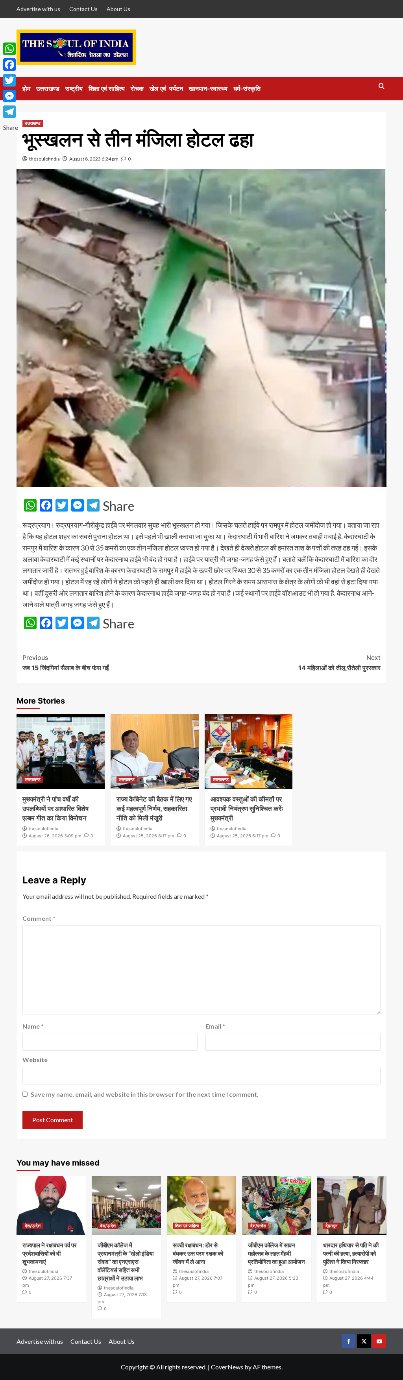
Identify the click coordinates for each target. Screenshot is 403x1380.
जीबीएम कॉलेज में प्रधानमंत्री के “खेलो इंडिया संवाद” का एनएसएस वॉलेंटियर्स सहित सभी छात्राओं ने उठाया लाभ (125, 1261)
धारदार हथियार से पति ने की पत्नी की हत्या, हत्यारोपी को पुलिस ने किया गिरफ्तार (351, 1253)
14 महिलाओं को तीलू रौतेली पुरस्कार (339, 663)
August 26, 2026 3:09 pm (55, 836)
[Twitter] (11, 80)
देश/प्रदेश (33, 1226)
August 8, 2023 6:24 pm (93, 159)
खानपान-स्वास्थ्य (208, 88)
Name (33, 1026)
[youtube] (379, 1341)
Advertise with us (38, 9)
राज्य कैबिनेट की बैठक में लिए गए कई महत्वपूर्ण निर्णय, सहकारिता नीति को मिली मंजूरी (154, 808)
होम (26, 88)
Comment (38, 918)
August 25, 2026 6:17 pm (242, 836)
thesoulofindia (44, 159)
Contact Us (83, 9)
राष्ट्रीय (74, 88)
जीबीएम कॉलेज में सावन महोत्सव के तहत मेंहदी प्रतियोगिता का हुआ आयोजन (276, 1253)
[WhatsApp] (11, 49)
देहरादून (331, 1226)
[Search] (381, 86)
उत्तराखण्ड (47, 88)
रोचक (137, 88)
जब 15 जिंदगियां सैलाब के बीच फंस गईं (65, 663)
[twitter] (364, 1341)
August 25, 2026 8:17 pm (148, 836)
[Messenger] (11, 96)
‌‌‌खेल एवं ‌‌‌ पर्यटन (166, 88)
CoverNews (227, 1367)
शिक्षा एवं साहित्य (107, 88)
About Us (118, 9)
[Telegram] (11, 112)
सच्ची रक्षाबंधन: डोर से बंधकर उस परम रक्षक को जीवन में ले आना (198, 1253)
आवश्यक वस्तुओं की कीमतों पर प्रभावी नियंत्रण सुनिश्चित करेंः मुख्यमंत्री (247, 808)
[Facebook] (11, 64)
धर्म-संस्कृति (247, 88)
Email (215, 1026)
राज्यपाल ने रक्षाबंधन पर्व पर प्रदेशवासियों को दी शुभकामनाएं (49, 1253)
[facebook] (348, 1341)
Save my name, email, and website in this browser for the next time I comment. (145, 1094)
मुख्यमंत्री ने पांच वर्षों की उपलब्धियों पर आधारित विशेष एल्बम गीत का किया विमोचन (55, 808)
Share (118, 506)
